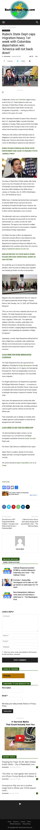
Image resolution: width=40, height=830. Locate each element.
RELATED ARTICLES (10, 559)
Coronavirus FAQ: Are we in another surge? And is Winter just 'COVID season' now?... (19, 788)
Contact (23, 822)
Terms (29, 822)
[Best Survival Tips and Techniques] (20, 9)
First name (6, 688)
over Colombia (20, 99)
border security (30, 438)
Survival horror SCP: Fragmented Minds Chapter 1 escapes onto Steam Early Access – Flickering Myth (10, 524)
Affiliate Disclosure (15, 824)
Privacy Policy (26, 824)
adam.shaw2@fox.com (24, 463)
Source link (6, 482)
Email (5, 696)
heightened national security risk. (18, 249)
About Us (16, 822)
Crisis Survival (11, 27)
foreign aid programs (25, 365)
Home (4, 27)
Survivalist (7, 56)
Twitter (4, 465)
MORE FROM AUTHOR (11, 562)
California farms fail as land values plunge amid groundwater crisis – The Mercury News (29, 523)
